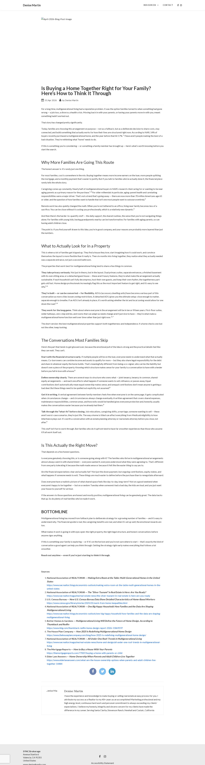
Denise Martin (32, 5)
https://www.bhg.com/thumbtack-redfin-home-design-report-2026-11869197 (85, 628)
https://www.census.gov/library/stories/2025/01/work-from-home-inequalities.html (87, 603)
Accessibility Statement (102, 763)
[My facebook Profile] (178, 5)
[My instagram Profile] (181, 5)
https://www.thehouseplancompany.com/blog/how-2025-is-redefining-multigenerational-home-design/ (96, 635)
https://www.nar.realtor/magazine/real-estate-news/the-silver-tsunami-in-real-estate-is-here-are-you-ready (98, 595)
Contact (168, 5)
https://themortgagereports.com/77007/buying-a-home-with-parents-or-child (84, 653)
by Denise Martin (70, 100)
